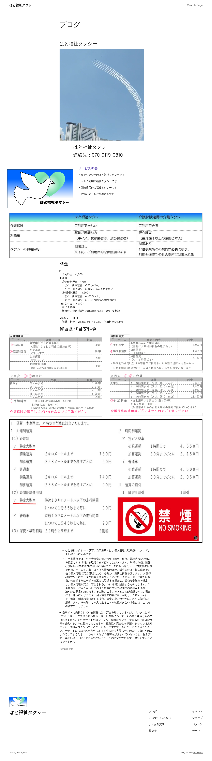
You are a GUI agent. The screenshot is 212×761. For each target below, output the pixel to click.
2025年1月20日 (66, 649)
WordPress (198, 752)
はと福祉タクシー (22, 5)
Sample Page (195, 5)
